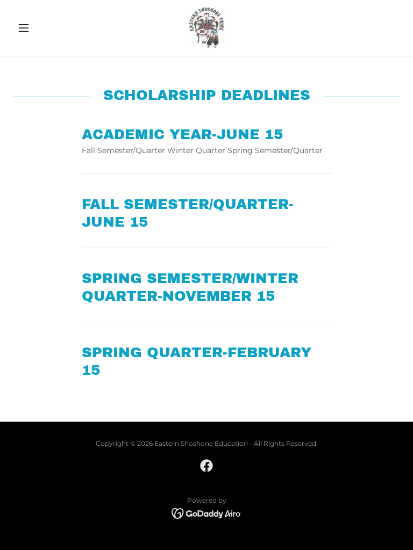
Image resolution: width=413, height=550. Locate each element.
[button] (42, 28)
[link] (206, 27)
